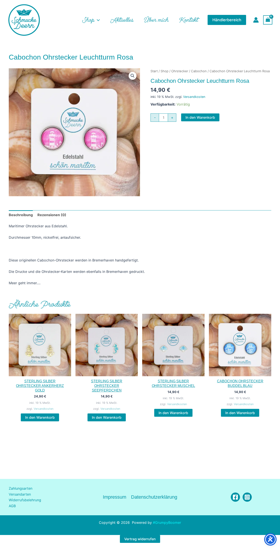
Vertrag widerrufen (140, 539)
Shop (164, 71)
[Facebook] (235, 497)
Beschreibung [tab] (21, 215)
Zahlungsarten (20, 488)
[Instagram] (247, 497)
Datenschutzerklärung (154, 497)
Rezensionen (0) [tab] (51, 215)
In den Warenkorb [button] (40, 417)
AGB (12, 506)
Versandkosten (194, 97)
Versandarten (20, 494)
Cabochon (199, 71)
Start (154, 71)
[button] (97, 19)
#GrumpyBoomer (167, 522)
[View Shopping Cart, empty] (267, 19)
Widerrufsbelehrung (25, 500)
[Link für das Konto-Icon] (256, 20)
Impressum (114, 497)
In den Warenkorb (200, 117)
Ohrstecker (179, 71)
